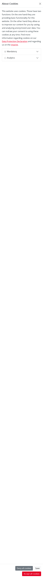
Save (37, 568)
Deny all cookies (24, 568)
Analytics (11, 57)
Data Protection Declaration (14, 41)
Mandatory (12, 51)
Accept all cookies (32, 573)
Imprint (14, 44)
